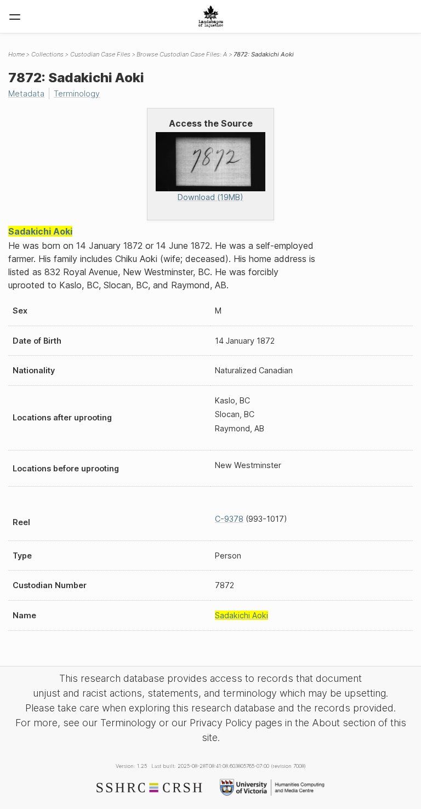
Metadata (26, 93)
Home (16, 54)
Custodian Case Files (100, 54)
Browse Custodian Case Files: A (181, 54)
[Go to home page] (211, 16)
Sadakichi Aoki (40, 231)
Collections (47, 54)
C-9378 (229, 518)
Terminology (77, 93)
